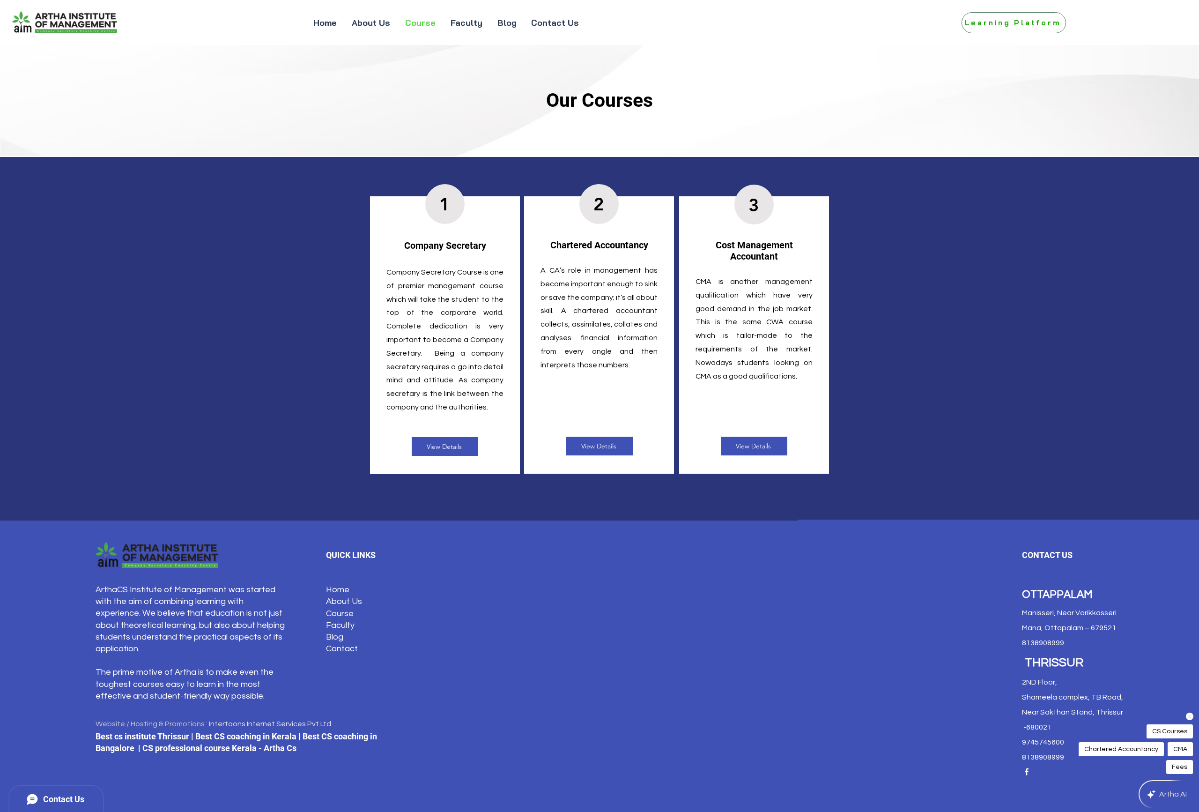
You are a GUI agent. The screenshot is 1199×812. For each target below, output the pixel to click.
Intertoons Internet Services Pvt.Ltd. (271, 724)
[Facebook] (1026, 771)
